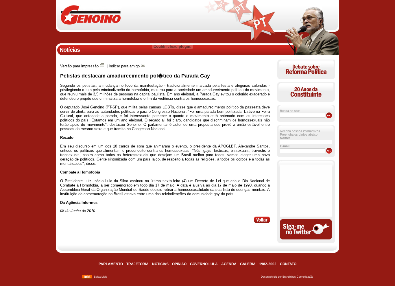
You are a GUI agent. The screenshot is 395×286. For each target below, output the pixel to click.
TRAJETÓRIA (137, 264)
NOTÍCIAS (160, 264)
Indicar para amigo (124, 66)
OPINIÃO (179, 264)
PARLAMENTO (111, 264)
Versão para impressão (79, 66)
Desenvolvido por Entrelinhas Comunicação (287, 276)
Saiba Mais (100, 276)
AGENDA (229, 264)
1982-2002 (267, 264)
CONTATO (288, 264)
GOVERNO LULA (204, 264)
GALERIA (248, 264)
